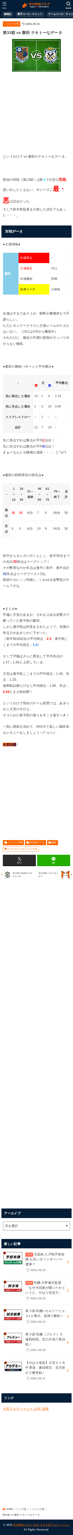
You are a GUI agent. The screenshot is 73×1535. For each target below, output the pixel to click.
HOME (9, 1509)
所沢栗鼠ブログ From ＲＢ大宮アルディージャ (41, 1524)
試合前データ (36, 842)
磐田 (54, 842)
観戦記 (8, 14)
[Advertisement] (36, 111)
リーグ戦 (21, 1509)
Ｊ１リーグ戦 (11, 23)
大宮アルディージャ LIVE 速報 (26, 1409)
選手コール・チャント (29, 14)
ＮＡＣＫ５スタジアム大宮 (22, 848)
